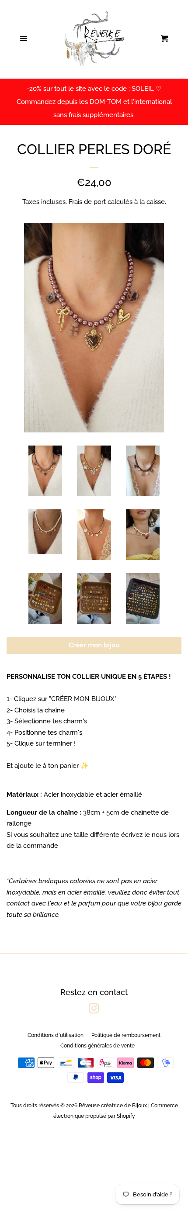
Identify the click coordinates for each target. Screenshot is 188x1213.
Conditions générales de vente (97, 1046)
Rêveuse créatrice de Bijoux (113, 1105)
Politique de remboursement (125, 1035)
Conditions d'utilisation (56, 1035)
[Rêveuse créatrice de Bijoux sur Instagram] (94, 1010)
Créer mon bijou (94, 645)
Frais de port (87, 202)
